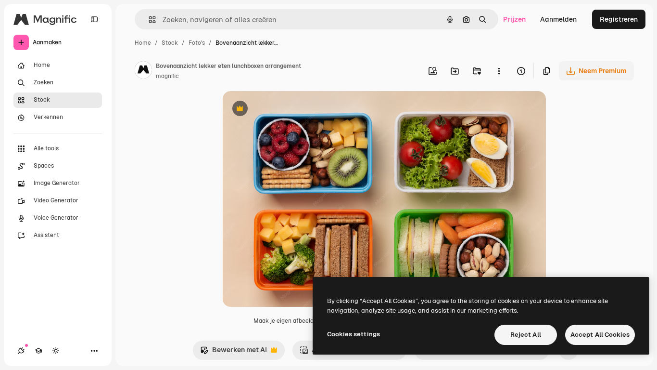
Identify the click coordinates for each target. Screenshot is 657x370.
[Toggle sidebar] (94, 19)
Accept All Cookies (600, 334)
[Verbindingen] (21, 350)
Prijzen (514, 19)
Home (143, 43)
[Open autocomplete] (148, 19)
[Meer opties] (498, 70)
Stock (170, 43)
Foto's (197, 43)
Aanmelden (558, 19)
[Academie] (38, 350)
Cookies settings (353, 334)
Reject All (525, 334)
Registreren (619, 19)
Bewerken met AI (233, 352)
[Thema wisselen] (55, 350)
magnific (167, 76)
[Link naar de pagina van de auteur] (143, 71)
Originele (286, 109)
